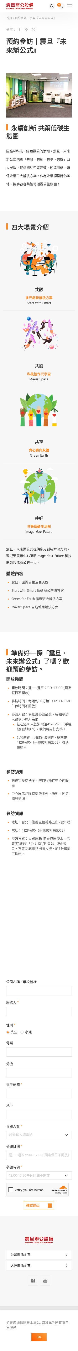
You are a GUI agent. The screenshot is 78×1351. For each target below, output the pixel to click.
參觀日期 (14, 1146)
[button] (39, 1255)
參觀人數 (14, 1126)
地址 (9, 1105)
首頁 (9, 18)
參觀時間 (14, 1167)
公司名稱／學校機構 (21, 982)
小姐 (28, 1032)
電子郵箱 (14, 1085)
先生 (14, 1032)
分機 (9, 1064)
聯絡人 (12, 1003)
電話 (9, 1043)
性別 (10, 1025)
